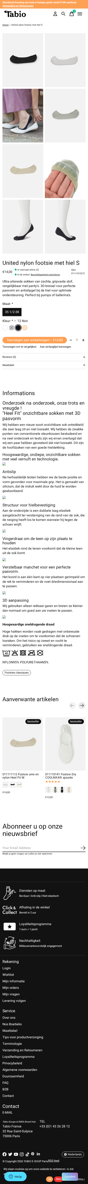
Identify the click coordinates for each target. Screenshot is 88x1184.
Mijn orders (10, 987)
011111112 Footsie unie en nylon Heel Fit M (20, 776)
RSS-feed (53, 1161)
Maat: (7, 303)
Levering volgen (14, 1000)
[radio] (5, 327)
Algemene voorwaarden (19, 1069)
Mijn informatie (13, 981)
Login (6, 968)
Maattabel (9, 1030)
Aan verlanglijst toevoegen (55, 347)
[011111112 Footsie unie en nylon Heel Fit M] (22, 744)
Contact (8, 1095)
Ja (49, 1179)
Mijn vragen (11, 994)
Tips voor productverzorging (22, 1037)
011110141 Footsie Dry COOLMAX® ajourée (60, 776)
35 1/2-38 (12, 312)
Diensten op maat (32, 890)
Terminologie (12, 1043)
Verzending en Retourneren (22, 1050)
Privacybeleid (12, 1063)
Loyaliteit (70, 1176)
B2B (5, 1089)
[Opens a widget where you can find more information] (15, 1177)
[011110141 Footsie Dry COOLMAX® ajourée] (65, 744)
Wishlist (8, 974)
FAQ (5, 1082)
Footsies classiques (17, 673)
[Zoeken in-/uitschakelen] (63, 14)
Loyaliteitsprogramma (35, 924)
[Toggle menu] (80, 14)
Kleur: (15, 321)
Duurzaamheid (13, 1076)
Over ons (8, 1017)
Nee (58, 1179)
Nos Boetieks (12, 1024)
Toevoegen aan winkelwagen (35, 340)
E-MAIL (7, 1112)
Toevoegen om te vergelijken (19, 347)
